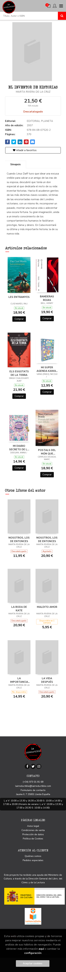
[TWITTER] (33, 766)
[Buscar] (62, 16)
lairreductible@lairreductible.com (33, 786)
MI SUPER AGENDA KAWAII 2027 (47, 369)
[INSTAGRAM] (38, 766)
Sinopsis (15, 164)
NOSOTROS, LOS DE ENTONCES (19, 539)
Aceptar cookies (32, 963)
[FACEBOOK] (27, 766)
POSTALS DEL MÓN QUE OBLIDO (47, 451)
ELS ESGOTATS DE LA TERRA (19, 373)
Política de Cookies (33, 838)
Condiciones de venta (33, 830)
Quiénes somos (33, 856)
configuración (32, 953)
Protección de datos (33, 834)
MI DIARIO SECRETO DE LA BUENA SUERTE (19, 447)
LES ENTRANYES (19, 297)
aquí (41, 949)
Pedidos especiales (33, 860)
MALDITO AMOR (47, 607)
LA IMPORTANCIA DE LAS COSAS (19, 680)
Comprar (19, 319)
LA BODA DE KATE (19, 608)
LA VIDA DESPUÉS (47, 680)
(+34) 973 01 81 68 (33, 781)
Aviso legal (33, 826)
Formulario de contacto (33, 790)
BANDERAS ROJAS (47, 298)
